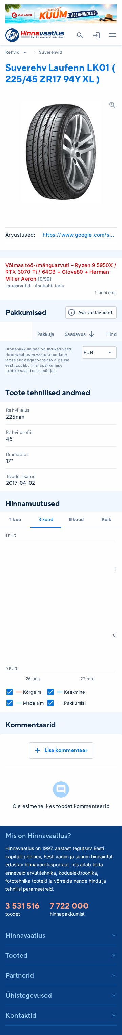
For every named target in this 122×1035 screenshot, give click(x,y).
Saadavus (75, 334)
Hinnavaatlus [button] (25, 935)
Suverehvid (50, 52)
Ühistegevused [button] (28, 995)
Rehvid (12, 52)
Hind (111, 334)
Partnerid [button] (19, 975)
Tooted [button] (16, 955)
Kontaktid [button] (20, 1015)
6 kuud (76, 519)
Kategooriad (112, 35)
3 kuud (45, 519)
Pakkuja (45, 334)
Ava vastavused (95, 312)
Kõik (106, 519)
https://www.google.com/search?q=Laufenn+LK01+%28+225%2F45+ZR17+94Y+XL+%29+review (80, 235)
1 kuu (15, 519)
